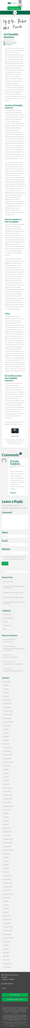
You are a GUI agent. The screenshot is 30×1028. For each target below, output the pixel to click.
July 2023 (5, 813)
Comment (7, 512)
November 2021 (7, 886)
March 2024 (6, 784)
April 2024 (6, 780)
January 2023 (7, 835)
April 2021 (6, 912)
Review (5, 621)
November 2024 (7, 755)
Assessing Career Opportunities (13, 597)
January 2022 (7, 879)
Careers (4, 988)
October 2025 (7, 718)
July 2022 (5, 857)
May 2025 (6, 736)
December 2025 (7, 711)
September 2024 (7, 762)
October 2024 (7, 758)
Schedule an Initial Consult (15, 999)
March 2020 (6, 960)
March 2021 (6, 916)
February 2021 (7, 919)
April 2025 (6, 740)
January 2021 (7, 923)
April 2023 (6, 824)
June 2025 (6, 733)
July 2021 (5, 901)
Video (4, 629)
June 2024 (6, 773)
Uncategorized (7, 625)
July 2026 (5, 685)
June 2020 (6, 949)
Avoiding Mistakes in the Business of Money (14, 603)
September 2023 (7, 806)
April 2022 (6, 868)
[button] (15, 13)
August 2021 (6, 897)
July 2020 (5, 945)
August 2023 (6, 809)
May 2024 (6, 777)
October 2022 (7, 846)
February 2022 (7, 875)
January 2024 (7, 791)
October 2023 (7, 802)
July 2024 (5, 769)
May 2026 (6, 692)
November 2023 (7, 798)
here (19, 1025)
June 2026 (6, 689)
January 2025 (7, 751)
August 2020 (6, 941)
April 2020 (6, 956)
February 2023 (7, 831)
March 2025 (6, 744)
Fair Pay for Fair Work (10, 657)
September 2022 (7, 850)
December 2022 (7, 839)
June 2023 (6, 817)
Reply (12, 493)
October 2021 (7, 890)
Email (5, 540)
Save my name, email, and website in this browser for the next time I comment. (15, 558)
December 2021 (7, 883)
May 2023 (6, 820)
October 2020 (7, 934)
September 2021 (7, 894)
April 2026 (6, 696)
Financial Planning (10, 43)
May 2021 (6, 908)
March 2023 (6, 828)
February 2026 (7, 703)
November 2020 (7, 930)
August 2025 (6, 725)
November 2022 (7, 842)
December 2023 (7, 795)
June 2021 (6, 905)
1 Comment (8, 44)
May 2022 (6, 864)
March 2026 (6, 700)
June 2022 (6, 861)
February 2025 (7, 747)
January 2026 (7, 707)
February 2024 (7, 788)
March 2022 (6, 872)
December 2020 (7, 927)
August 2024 (6, 765)
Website (6, 549)
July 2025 (5, 729)
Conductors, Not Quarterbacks (13, 592)
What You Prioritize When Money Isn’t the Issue (14, 587)
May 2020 (6, 952)
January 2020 (7, 967)
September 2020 (7, 938)
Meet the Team (15, 995)
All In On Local (8, 581)
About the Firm (7, 614)
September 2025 (7, 722)
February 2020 (7, 963)
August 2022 (6, 853)
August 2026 (6, 681)
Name (5, 532)
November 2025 (7, 714)
